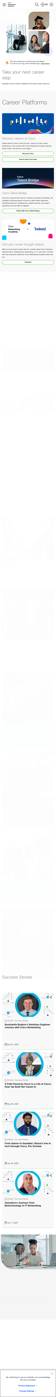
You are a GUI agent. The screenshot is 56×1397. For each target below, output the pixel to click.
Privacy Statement (26, 1386)
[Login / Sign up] (51, 4)
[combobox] (44, 4)
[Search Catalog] (37, 4)
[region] (28, 1383)
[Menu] (5, 4)
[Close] (52, 1373)
